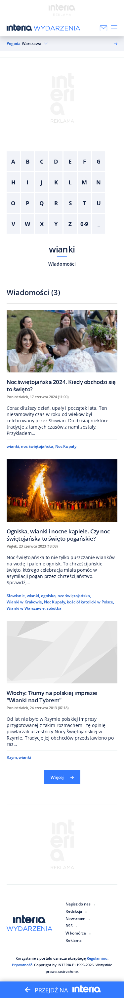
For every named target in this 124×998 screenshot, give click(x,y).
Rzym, (12, 757)
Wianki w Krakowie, (25, 602)
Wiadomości (62, 264)
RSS (68, 926)
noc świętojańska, (37, 446)
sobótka (54, 608)
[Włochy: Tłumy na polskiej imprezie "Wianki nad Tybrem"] (62, 662)
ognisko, (49, 595)
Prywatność (22, 964)
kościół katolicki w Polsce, (90, 602)
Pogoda (14, 43)
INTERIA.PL (67, 964)
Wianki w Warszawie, (26, 608)
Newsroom (75, 918)
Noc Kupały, (55, 602)
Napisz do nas (78, 904)
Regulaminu (97, 958)
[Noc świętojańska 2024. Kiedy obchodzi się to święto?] (62, 351)
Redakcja (73, 911)
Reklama (73, 940)
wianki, (13, 446)
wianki (62, 249)
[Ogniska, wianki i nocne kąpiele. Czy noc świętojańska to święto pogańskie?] (62, 500)
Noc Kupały (65, 446)
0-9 (84, 224)
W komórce (75, 933)
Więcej (57, 777)
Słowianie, (16, 595)
